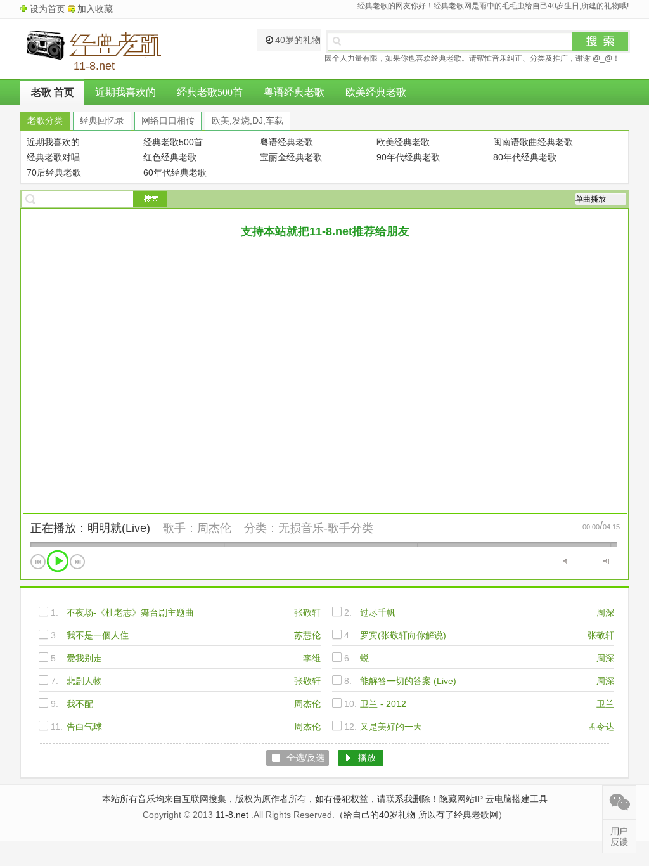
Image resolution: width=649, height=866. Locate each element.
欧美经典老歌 (375, 92)
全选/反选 (305, 758)
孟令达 (601, 726)
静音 (566, 561)
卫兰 (605, 704)
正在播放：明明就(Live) (90, 528)
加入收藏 (95, 9)
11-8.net (231, 815)
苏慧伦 (307, 635)
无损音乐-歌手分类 (325, 528)
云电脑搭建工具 (516, 799)
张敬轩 (307, 612)
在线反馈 (619, 836)
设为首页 (47, 9)
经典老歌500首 (210, 92)
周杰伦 (214, 528)
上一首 (38, 561)
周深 (605, 612)
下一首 (77, 561)
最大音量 (606, 561)
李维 (312, 658)
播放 (57, 561)
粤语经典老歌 (294, 92)
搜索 (600, 41)
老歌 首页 (52, 92)
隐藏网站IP (461, 799)
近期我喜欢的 (125, 92)
